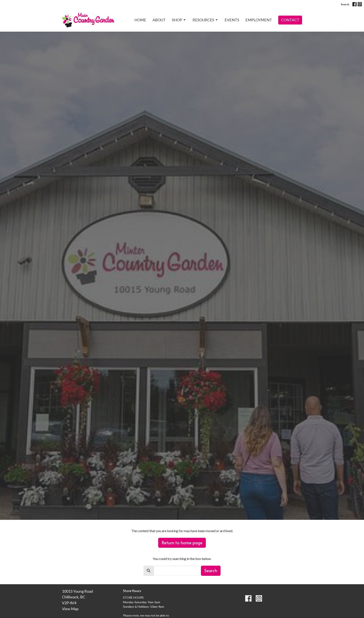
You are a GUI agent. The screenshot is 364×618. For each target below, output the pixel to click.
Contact (290, 20)
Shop (177, 20)
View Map (70, 608)
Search (345, 4)
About (159, 20)
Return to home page (182, 543)
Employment (258, 20)
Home (140, 20)
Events (232, 20)
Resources (203, 20)
